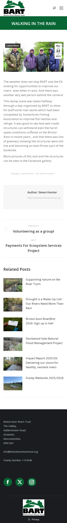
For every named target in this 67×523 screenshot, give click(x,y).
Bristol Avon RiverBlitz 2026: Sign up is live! (40, 321)
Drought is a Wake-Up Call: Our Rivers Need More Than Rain (44, 303)
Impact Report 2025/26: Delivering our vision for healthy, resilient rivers (42, 362)
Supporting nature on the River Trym (43, 281)
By (45, 173)
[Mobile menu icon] (61, 8)
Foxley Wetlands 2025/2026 (45, 378)
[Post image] (12, 285)
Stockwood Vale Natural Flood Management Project (44, 341)
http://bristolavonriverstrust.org (43, 197)
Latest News (13, 46)
